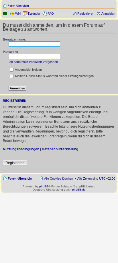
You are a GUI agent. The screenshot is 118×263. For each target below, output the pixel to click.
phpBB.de (79, 189)
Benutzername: (14, 39)
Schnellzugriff (5, 13)
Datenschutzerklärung (60, 149)
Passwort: (10, 51)
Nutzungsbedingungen (21, 149)
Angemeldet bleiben (28, 69)
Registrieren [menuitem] (85, 13)
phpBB (43, 186)
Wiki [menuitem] (18, 13)
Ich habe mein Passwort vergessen (33, 62)
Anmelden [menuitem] (108, 13)
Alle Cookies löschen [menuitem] (58, 178)
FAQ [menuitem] (51, 13)
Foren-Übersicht (18, 5)
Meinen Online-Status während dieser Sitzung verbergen (54, 76)
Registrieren (15, 163)
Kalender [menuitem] (34, 13)
